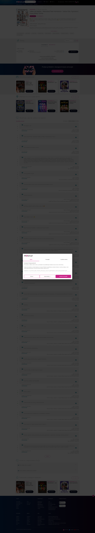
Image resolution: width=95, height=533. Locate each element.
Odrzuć (31, 276)
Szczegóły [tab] (48, 259)
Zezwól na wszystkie (63, 276)
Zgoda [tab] (31, 259)
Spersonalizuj (47, 276)
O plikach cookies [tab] (64, 259)
